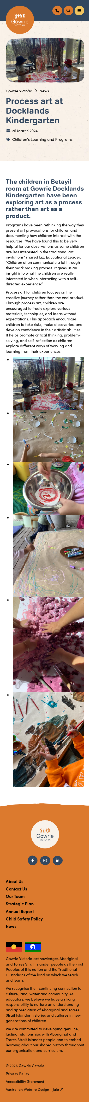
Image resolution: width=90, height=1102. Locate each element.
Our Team (15, 896)
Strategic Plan (20, 904)
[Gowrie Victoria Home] (20, 20)
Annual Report (20, 911)
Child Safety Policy (24, 919)
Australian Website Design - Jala (32, 1089)
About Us (14, 881)
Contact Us (16, 889)
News (44, 90)
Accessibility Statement (25, 1081)
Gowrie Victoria (19, 90)
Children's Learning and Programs (42, 139)
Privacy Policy (17, 1073)
